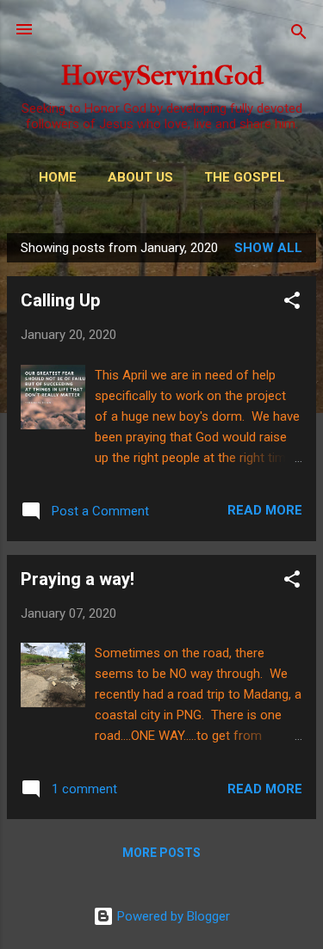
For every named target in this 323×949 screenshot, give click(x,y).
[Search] (299, 35)
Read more (264, 510)
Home (58, 177)
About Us (140, 177)
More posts (161, 853)
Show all (268, 248)
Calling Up (60, 300)
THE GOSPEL (244, 177)
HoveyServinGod (162, 75)
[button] (292, 303)
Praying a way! (77, 579)
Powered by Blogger (172, 916)
